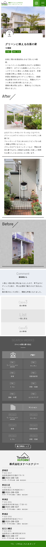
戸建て (8, 51)
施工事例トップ (23, 446)
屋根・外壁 (16, 51)
